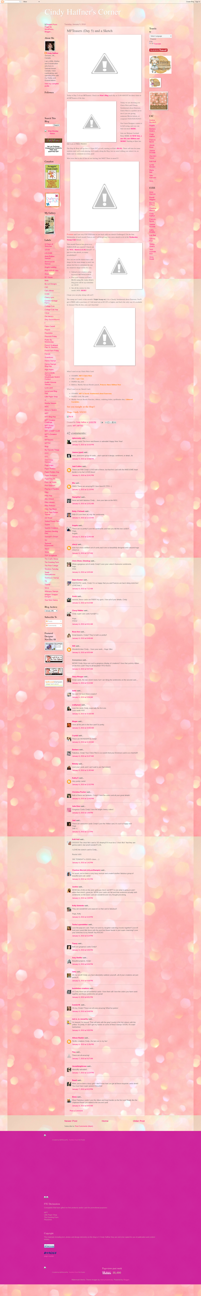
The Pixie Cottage (51, 566)
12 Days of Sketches (49, 245)
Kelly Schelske (78, 906)
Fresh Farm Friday (52, 351)
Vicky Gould (151, 258)
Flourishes (49, 333)
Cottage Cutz (50, 306)
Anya (47, 274)
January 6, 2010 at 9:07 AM (82, 669)
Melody (75, 764)
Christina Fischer (79, 792)
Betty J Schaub (78, 511)
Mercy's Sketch (51, 410)
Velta (74, 972)
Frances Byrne (152, 141)
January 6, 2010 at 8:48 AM (82, 638)
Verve (47, 588)
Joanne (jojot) (77, 452)
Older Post (139, 1121)
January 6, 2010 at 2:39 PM (82, 898)
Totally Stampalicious (50, 573)
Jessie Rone (151, 146)
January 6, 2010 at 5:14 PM (82, 936)
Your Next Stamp (51, 600)
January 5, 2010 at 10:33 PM (83, 445)
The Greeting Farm (52, 562)
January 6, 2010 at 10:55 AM (83, 728)
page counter (49, 1256)
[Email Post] (101, 422)
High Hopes (49, 370)
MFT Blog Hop (50, 417)
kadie (74, 691)
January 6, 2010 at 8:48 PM (82, 1011)
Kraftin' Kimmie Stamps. (50, 383)
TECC (47, 549)
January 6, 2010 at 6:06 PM (82, 964)
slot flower (48, 518)
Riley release (50, 502)
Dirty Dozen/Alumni (52, 320)
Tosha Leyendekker (80, 924)
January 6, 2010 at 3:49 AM (82, 572)
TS (46, 581)
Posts (49, 621)
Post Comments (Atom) (84, 1126)
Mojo (46, 446)
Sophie (47, 525)
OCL (46, 457)
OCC (47, 453)
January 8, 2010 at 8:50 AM (82, 1106)
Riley (47, 492)
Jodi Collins (77, 466)
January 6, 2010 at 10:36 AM (83, 714)
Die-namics (49, 316)
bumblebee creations (80, 988)
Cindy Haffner (81, 422)
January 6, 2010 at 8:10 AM (82, 603)
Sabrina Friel (152, 240)
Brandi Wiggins (152, 198)
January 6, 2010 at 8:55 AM (82, 652)
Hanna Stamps (50, 361)
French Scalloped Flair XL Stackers (51, 346)
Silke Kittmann (152, 177)
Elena (74, 1097)
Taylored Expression (49, 544)
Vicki (151, 181)
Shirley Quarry (152, 245)
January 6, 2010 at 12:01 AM (83, 504)
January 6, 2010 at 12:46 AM (83, 537)
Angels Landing (50, 267)
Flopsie (47, 330)
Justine (75, 887)
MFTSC (80, 426)
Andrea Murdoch (152, 121)
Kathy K (75, 778)
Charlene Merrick (152, 209)
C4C (46, 287)
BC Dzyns (49, 277)
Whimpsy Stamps (51, 591)
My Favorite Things (52, 450)
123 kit (47, 250)
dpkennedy (76, 438)
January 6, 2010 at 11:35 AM (83, 770)
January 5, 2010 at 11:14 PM (83, 489)
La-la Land (49, 388)
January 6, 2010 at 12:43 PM (83, 798)
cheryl (74, 544)
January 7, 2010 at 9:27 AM (82, 1058)
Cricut (47, 313)
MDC (47, 407)
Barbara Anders (152, 130)
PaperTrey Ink (50, 479)
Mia (73, 483)
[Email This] (106, 422)
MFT (74, 426)
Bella (46, 280)
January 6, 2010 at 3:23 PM (82, 917)
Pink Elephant (50, 486)
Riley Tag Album (51, 509)
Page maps (49, 465)
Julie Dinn (76, 806)
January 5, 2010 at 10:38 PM (83, 459)
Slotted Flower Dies (52, 521)
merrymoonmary (106, 1280)
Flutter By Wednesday (49, 341)
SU (46, 540)
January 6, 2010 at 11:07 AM (83, 756)
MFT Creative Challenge (50, 421)
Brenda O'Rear (152, 204)
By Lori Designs (51, 284)
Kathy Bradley (152, 231)
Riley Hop (48, 496)
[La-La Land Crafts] (160, 73)
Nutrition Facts (73, 1140)
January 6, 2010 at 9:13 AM (82, 683)
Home (105, 1121)
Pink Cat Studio (50, 482)
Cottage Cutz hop (51, 310)
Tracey (74, 943)
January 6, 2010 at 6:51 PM (82, 997)
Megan (75, 721)
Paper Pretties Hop (52, 472)
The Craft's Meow (51, 559)
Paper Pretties (50, 469)
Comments (51, 625)
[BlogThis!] (108, 422)
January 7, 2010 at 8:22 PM (82, 1089)
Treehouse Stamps (52, 578)
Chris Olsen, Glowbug (81, 561)
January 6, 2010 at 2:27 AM (82, 553)
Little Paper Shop (51, 397)
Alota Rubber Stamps (50, 257)
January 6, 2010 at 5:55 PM (82, 950)
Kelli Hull (75, 839)
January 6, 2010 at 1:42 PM (82, 863)
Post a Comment (76, 1111)
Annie (74, 596)
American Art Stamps (50, 263)
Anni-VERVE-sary (52, 270)
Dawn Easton (77, 580)
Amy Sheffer (77, 958)
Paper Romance (51, 475)
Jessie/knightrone (79, 1066)
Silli (73, 646)
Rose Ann (76, 632)
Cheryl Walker (77, 610)
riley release (49, 499)
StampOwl (76, 497)
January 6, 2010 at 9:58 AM (82, 697)
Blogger (126, 1280)
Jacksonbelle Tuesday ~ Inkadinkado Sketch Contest (52, 376)
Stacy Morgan (77, 677)
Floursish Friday (51, 336)
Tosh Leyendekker (152, 252)
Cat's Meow (49, 291)
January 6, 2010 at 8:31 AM (82, 624)
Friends (47, 354)
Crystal (75, 736)
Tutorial (47, 585)
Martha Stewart (50, 403)
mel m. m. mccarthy (80, 1019)
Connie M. (76, 1005)
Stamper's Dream (51, 537)
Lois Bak (152, 235)
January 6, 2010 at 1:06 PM (82, 813)
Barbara (75, 750)
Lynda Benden (152, 166)
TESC (47, 552)
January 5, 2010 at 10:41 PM (83, 475)
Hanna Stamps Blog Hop (50, 365)
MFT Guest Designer (49, 427)
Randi (74, 1080)
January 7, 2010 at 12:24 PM (83, 1073)
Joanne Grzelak (152, 152)
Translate (157, 44)
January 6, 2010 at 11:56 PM (83, 1044)
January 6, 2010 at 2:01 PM (82, 879)
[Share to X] (110, 422)
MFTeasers (49, 440)
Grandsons (49, 357)
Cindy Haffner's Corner (83, 11)
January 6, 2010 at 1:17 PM (82, 832)
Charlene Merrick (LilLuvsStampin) (86, 870)
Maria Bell (151, 171)
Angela (75, 525)
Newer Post (70, 1121)
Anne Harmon (152, 193)
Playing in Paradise (52, 489)
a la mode (48, 253)
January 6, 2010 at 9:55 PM (82, 1030)
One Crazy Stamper (49, 461)
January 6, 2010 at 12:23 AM (83, 518)
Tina (74, 1052)
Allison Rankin (78, 1038)
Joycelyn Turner (152, 157)
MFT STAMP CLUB (52, 431)
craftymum (76, 705)
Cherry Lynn (49, 297)
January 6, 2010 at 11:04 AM (83, 742)
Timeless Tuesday (52, 569)
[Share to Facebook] (113, 422)
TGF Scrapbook (51, 555)
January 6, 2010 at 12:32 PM (83, 784)
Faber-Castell (50, 326)
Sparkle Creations (51, 528)
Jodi (74, 820)
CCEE (47, 294)
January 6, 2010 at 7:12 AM (82, 589)
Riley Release (50, 506)
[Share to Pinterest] (115, 422)
